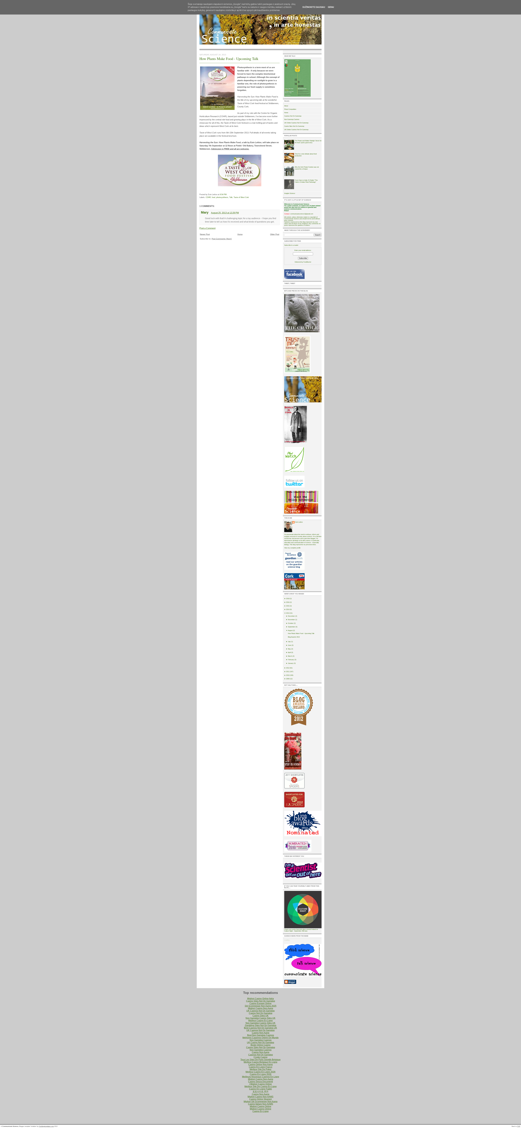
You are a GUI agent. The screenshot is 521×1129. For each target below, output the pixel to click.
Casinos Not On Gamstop (292, 116)
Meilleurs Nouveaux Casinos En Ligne (260, 1077)
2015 (287, 606)
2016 (287, 602)
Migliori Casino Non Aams (260, 1008)
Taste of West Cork (241, 197)
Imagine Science (289, 193)
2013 (287, 613)
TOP (518, 1126)
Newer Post (205, 234)
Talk (231, 197)
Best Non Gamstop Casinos (260, 1035)
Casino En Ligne (260, 1111)
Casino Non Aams (260, 1033)
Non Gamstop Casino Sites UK (260, 1018)
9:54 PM (223, 194)
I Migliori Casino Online (260, 1084)
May (289, 649)
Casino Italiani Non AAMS (260, 1104)
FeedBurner (307, 262)
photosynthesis (222, 197)
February (291, 659)
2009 (287, 679)
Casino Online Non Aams (260, 1064)
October (290, 623)
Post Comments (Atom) (222, 239)
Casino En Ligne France (260, 1067)
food (213, 197)
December (291, 616)
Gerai (331, 7)
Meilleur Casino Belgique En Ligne (260, 1062)
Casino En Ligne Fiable (260, 1089)
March (290, 656)
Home (240, 234)
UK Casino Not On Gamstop (260, 1042)
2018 (287, 598)
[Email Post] (227, 194)
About (286, 106)
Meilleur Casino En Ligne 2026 (260, 1072)
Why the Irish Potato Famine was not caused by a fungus (307, 168)
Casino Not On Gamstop (260, 1013)
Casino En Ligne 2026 (260, 1074)
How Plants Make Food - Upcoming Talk (228, 58)
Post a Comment (207, 228)
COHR (208, 197)
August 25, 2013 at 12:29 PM (225, 213)
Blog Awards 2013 (294, 637)
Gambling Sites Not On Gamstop (260, 1025)
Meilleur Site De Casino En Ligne (260, 1086)
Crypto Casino (260, 1057)
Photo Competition (290, 109)
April (289, 652)
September (291, 627)
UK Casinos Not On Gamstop (260, 1011)
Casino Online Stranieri (260, 1099)
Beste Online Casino (261, 1045)
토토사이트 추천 (260, 1091)
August (290, 630)
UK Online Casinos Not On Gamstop (296, 123)
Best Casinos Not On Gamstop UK (260, 1028)
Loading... (287, 940)
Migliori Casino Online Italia (260, 998)
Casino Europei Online (260, 1003)
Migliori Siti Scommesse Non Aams (260, 1101)
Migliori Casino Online (260, 1106)
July (289, 641)
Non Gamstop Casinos (291, 119)
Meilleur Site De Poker (260, 1069)
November (291, 619)
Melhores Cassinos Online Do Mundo (260, 1037)
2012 (287, 668)
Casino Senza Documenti (260, 1081)
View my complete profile (292, 548)
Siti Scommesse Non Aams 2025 (260, 1006)
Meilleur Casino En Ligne (260, 1020)
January (290, 663)
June (289, 645)
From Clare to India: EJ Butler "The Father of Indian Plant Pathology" (306, 181)
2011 (287, 671)
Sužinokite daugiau (313, 7)
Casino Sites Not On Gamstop (294, 126)
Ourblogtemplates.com (46, 1126)
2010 (287, 675)
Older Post (274, 234)
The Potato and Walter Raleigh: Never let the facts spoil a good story (308, 141)
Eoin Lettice (299, 522)
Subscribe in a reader (291, 245)
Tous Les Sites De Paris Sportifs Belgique (260, 1059)
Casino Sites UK (260, 1015)
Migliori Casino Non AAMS (260, 1096)
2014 (287, 609)
